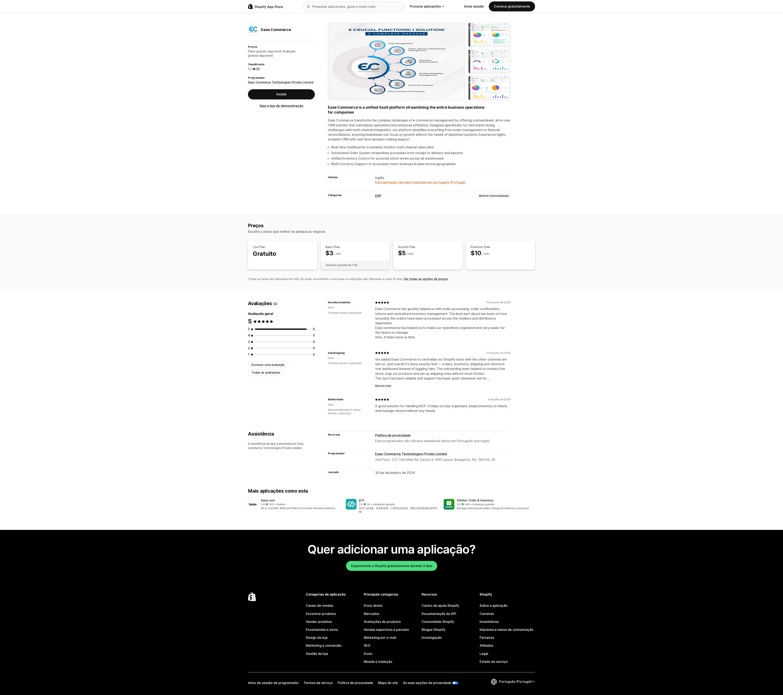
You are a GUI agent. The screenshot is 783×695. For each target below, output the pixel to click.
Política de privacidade (393, 435)
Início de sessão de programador (273, 683)
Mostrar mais (383, 385)
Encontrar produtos (321, 614)
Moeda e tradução (378, 662)
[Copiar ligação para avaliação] (352, 302)
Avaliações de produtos (382, 622)
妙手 (362, 500)
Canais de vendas (319, 605)
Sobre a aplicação (494, 605)
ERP (378, 196)
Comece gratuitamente (512, 6)
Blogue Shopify (433, 630)
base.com (268, 500)
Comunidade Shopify (438, 622)
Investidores (489, 622)
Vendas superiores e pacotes (386, 630)
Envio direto (373, 605)
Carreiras (487, 614)
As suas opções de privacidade (427, 683)
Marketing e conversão (324, 645)
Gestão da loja (317, 654)
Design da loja (316, 637)
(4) (258, 69)
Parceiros (487, 637)
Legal (484, 654)
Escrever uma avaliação (268, 364)
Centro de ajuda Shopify (440, 605)
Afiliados (486, 645)
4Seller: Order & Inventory (475, 500)
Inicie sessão (474, 6)
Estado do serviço (494, 662)
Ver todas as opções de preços (426, 279)
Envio (368, 654)
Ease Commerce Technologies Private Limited (280, 82)
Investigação (432, 637)
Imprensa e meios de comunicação (506, 630)
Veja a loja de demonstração (281, 106)
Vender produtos (319, 622)
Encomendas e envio (322, 630)
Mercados (371, 614)
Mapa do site (388, 683)
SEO (367, 645)
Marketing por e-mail (380, 637)
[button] (293, 504)
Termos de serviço (318, 683)
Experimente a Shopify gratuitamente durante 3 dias (391, 566)
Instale (281, 94)
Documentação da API (439, 614)
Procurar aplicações (425, 6)
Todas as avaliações (265, 372)
